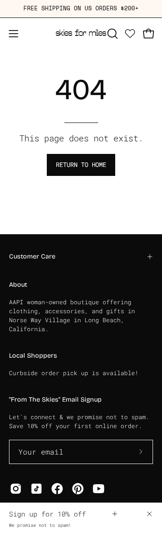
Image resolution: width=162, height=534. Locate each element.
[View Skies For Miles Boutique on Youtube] (98, 488)
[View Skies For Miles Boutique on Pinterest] (78, 488)
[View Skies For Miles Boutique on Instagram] (15, 488)
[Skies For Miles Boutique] (81, 34)
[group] (81, 9)
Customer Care (32, 256)
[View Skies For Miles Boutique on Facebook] (57, 488)
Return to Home (81, 164)
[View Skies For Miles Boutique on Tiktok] (36, 488)
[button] (111, 33)
